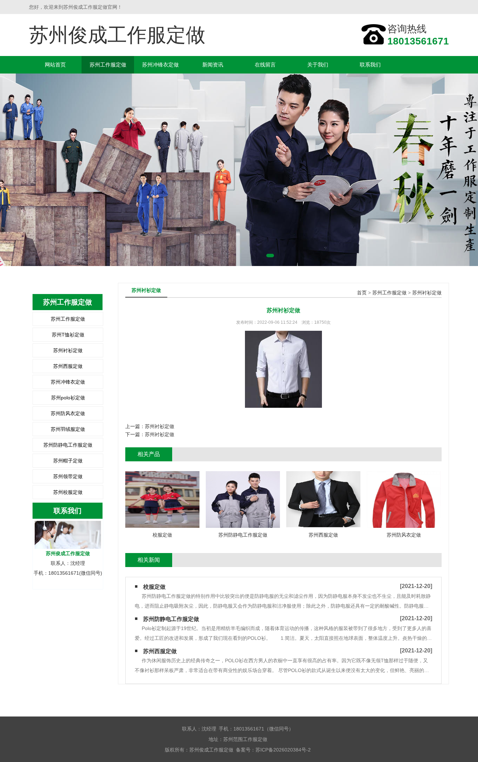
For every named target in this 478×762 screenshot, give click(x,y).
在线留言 (265, 65)
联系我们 (370, 65)
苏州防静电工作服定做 (67, 445)
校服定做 (154, 587)
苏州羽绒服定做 (68, 429)
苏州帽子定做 (68, 460)
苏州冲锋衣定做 (160, 65)
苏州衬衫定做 (68, 350)
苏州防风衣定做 (68, 413)
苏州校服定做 (68, 492)
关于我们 (317, 65)
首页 (362, 292)
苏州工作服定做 (108, 65)
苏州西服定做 (68, 366)
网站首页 (55, 65)
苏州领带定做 (68, 476)
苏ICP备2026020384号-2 (283, 750)
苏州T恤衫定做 (68, 334)
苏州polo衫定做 (68, 397)
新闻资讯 (212, 65)
